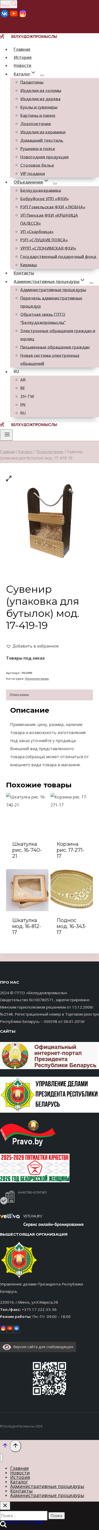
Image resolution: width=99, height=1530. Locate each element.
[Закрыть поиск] (5, 1506)
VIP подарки (32, 173)
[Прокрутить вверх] (5, 1446)
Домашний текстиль (41, 140)
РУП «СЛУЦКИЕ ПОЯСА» (44, 240)
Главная (22, 49)
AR (23, 379)
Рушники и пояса (37, 148)
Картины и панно (37, 115)
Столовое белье (37, 165)
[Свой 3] (4, 16)
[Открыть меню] (6, 434)
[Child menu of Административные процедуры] (91, 283)
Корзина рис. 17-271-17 (70, 850)
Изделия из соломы (40, 90)
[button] (32, 646)
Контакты (24, 273)
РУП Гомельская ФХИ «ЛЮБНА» (52, 207)
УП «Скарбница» (37, 231)
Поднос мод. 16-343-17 (72, 926)
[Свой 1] (22, 16)
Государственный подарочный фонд (58, 256)
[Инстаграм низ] (3, 1329)
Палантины (31, 82)
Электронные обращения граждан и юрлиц (57, 334)
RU (16, 371)
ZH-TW (27, 396)
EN (22, 404)
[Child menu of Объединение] (55, 183)
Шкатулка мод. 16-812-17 (26, 926)
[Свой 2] (13, 16)
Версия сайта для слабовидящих (42, 1346)
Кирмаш (28, 264)
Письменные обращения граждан (55, 347)
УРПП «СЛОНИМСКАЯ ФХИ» (48, 248)
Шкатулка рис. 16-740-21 (27, 850)
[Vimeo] (16, 1329)
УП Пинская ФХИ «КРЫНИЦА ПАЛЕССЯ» (49, 219)
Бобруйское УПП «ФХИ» (44, 198)
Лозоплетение (35, 123)
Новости (22, 65)
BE (22, 388)
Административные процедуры (53, 289)
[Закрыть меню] (1, 1458)
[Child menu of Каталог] (42, 75)
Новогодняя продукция (44, 156)
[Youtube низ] (10, 1329)
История (22, 57)
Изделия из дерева (40, 98)
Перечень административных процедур (51, 302)
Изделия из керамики (42, 132)
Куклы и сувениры (38, 107)
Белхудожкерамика (40, 190)
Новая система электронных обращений (49, 359)
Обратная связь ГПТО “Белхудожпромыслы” (42, 318)
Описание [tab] (19, 694)
